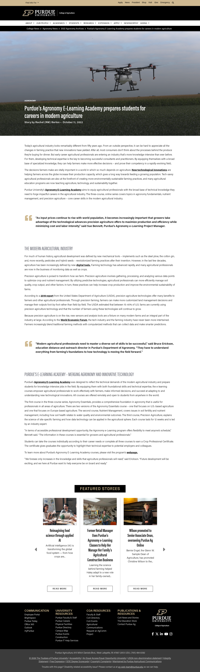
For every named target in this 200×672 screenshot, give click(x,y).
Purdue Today (30, 621)
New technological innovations (149, 170)
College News (33, 28)
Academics (59, 23)
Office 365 (29, 624)
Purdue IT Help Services (67, 641)
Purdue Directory (63, 628)
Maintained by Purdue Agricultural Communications (137, 662)
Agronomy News (50, 28)
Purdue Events (62, 634)
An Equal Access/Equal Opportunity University (104, 658)
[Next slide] (163, 549)
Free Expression (57, 662)
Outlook (28, 628)
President (136, 3)
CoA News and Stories (128, 618)
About (29, 23)
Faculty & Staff (93, 615)
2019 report (47, 296)
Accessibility (75, 658)
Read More (60, 588)
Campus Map (62, 631)
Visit (150, 3)
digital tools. (83, 265)
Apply (120, 3)
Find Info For (31, 3)
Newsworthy (131, 23)
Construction (62, 637)
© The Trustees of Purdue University (48, 658)
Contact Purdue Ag (127, 624)
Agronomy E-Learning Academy (63, 190)
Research (89, 23)
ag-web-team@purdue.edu (130, 667)
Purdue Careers (63, 621)
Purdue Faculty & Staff (66, 618)
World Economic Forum (74, 320)
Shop (144, 3)
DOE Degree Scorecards (77, 662)
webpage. (132, 453)
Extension (104, 23)
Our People (42, 23)
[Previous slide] (36, 549)
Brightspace (30, 618)
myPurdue (29, 631)
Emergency (165, 3)
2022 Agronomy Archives (72, 28)
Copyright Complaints (101, 662)
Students (74, 23)
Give (156, 3)
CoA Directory (93, 618)
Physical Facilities (64, 624)
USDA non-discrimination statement (145, 658)
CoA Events (92, 621)
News (127, 3)
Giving (144, 23)
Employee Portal (32, 615)
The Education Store (127, 621)
